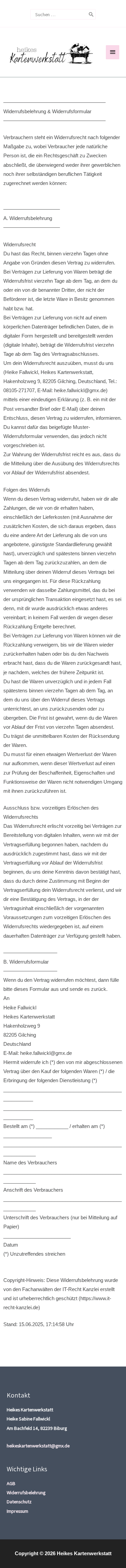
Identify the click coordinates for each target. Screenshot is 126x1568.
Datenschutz (19, 1501)
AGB (11, 1483)
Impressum (17, 1511)
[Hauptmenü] (112, 52)
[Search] (91, 14)
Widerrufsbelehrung (26, 1492)
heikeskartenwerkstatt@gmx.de (38, 1445)
